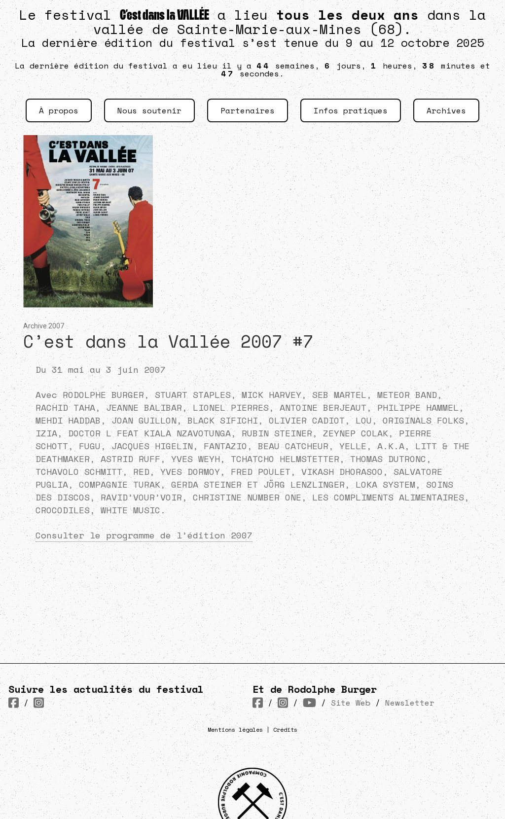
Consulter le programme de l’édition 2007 (144, 535)
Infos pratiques (351, 110)
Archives (446, 110)
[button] (88, 227)
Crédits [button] (285, 729)
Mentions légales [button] (235, 729)
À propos (58, 110)
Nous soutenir (149, 110)
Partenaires (247, 110)
